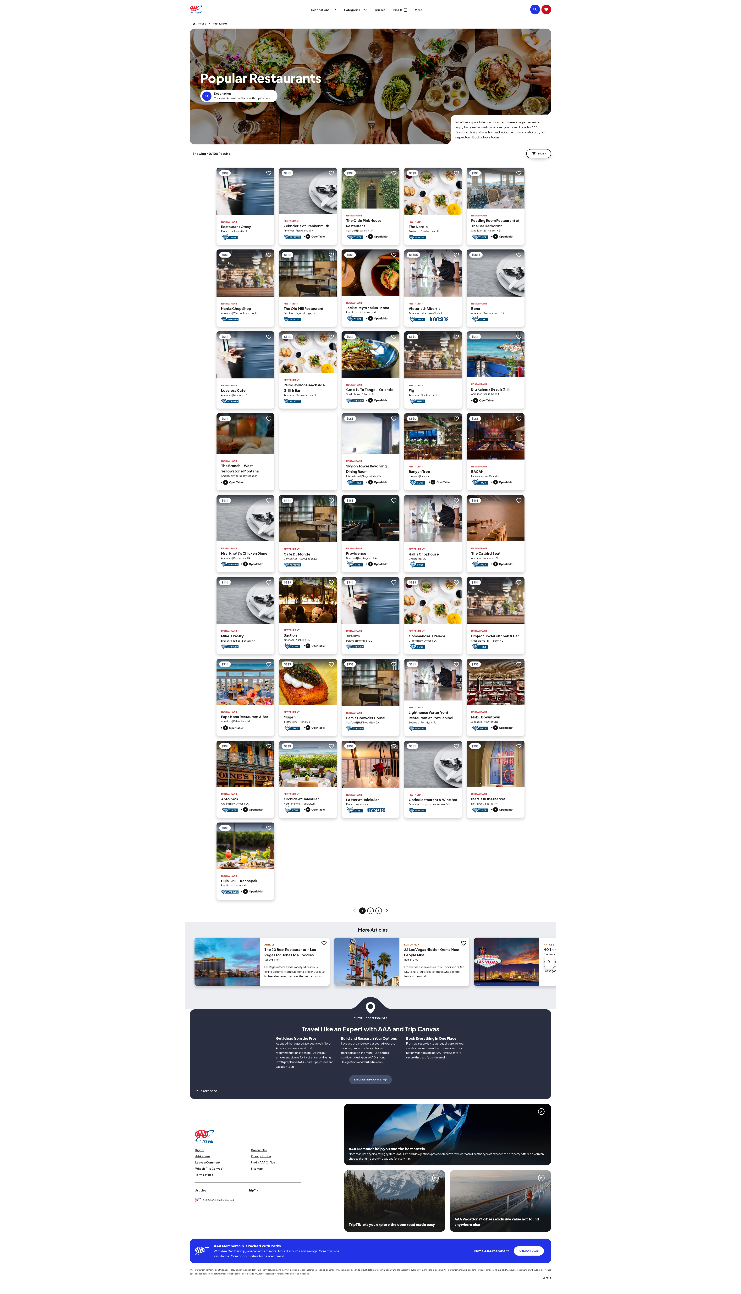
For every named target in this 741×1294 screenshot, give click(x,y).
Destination (222, 93)
